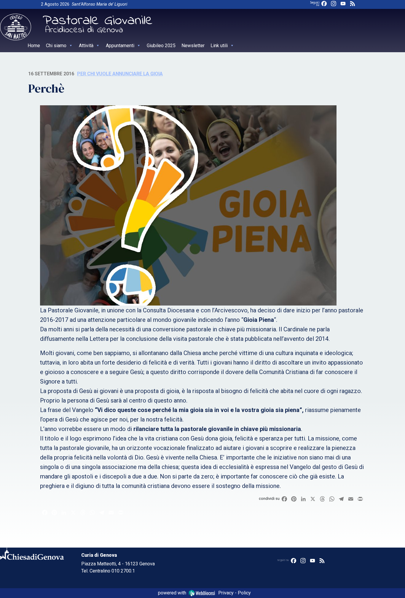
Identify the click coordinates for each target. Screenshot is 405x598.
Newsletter (193, 45)
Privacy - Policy (234, 593)
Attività (86, 45)
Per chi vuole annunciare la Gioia (120, 74)
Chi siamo (56, 45)
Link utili (219, 45)
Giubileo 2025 (161, 45)
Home (34, 45)
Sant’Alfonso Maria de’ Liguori (99, 4)
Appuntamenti (120, 45)
